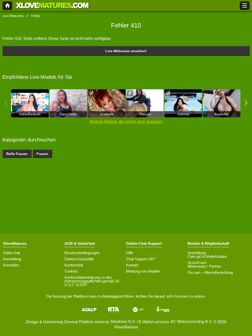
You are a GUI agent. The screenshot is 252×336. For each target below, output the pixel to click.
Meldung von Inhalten (143, 271)
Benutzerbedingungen (81, 253)
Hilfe (129, 253)
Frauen (42, 154)
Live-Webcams (13, 16)
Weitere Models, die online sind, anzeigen (126, 122)
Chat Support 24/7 (140, 259)
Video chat (11, 253)
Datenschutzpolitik (79, 259)
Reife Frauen (17, 154)
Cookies (71, 271)
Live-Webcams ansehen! (126, 51)
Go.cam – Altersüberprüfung (210, 272)
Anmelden (11, 265)
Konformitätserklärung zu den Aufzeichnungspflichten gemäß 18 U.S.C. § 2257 (91, 281)
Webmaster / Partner (204, 266)
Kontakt (132, 265)
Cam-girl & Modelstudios (207, 256)
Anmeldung (12, 259)
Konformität (73, 265)
